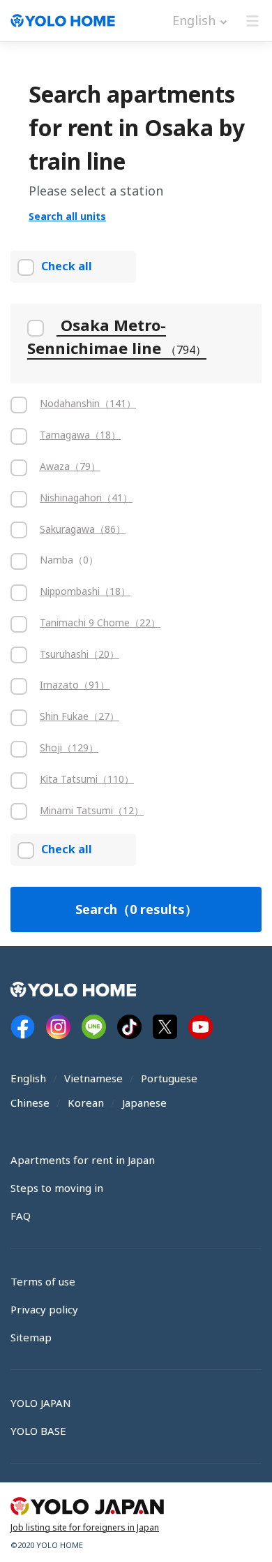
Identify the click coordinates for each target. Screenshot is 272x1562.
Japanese (144, 1103)
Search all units (67, 216)
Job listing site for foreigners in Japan (84, 1527)
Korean (86, 1103)
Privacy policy (44, 1309)
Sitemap (31, 1337)
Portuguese (169, 1078)
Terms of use (42, 1281)
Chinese (30, 1103)
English (28, 1078)
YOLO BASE (38, 1431)
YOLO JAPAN (40, 1403)
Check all (66, 266)
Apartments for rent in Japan (82, 1160)
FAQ (20, 1216)
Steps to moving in (56, 1188)
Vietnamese (93, 1078)
